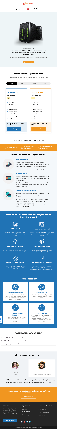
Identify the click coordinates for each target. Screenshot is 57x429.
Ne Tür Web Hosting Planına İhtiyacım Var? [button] (12, 337)
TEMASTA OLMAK (10, 420)
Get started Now (28, 62)
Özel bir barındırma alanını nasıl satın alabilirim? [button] (13, 341)
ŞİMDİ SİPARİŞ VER (14, 129)
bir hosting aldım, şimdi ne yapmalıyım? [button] (11, 344)
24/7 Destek (23, 409)
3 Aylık (22, 83)
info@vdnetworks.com (26, 416)
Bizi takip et (23, 419)
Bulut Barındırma (43, 415)
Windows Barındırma (44, 412)
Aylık (12, 83)
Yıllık (45, 83)
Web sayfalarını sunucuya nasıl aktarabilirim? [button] (12, 347)
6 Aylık (34, 83)
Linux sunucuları (43, 418)
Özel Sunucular (42, 409)
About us (40, 427)
